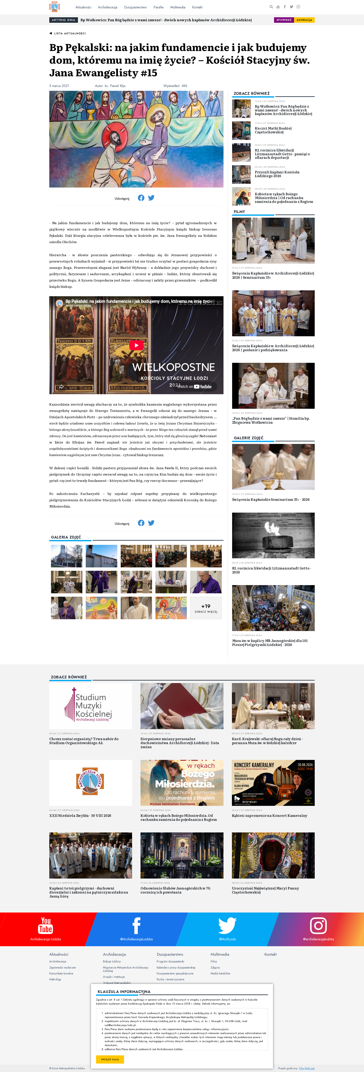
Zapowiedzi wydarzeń (62, 967)
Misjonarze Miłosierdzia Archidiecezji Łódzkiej (125, 969)
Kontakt (197, 7)
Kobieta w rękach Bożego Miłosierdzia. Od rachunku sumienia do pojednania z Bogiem (179, 817)
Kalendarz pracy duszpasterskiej (176, 967)
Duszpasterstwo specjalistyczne (175, 973)
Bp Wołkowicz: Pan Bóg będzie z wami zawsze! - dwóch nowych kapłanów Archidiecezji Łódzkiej (166, 19)
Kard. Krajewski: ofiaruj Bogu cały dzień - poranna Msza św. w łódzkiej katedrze (267, 740)
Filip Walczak (307, 1068)
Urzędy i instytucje (114, 977)
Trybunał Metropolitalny (117, 983)
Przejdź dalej (110, 1059)
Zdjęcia (215, 967)
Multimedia (177, 7)
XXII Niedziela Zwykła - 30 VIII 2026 (80, 815)
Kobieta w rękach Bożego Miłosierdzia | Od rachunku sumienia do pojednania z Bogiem (284, 197)
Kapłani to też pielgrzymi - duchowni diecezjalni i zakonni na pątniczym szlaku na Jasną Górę (88, 892)
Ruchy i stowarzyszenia (170, 979)
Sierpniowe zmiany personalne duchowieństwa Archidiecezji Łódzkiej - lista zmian (180, 742)
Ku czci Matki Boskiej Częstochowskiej (273, 130)
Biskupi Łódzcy (112, 961)
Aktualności (83, 7)
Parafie (159, 7)
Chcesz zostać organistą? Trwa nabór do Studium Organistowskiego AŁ (84, 740)
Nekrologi (55, 979)
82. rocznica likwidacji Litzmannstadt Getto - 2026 (271, 570)
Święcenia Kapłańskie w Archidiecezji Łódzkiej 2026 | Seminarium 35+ (273, 275)
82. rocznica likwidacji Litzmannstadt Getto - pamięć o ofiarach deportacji (282, 153)
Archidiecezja (107, 7)
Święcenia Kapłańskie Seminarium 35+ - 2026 (271, 499)
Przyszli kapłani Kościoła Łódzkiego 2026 (277, 173)
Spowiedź (284, 20)
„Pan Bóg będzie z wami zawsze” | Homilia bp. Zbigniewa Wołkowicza (271, 420)
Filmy (214, 961)
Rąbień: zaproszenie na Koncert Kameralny (270, 815)
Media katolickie (220, 973)
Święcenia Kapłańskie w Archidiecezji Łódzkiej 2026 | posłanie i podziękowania (273, 347)
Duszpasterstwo (135, 7)
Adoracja (304, 20)
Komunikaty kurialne (61, 973)
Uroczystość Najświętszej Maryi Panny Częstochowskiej (265, 890)
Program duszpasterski (170, 961)
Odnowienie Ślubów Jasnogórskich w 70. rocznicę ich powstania (176, 890)
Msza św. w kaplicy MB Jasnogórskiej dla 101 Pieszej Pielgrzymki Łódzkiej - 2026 (270, 642)
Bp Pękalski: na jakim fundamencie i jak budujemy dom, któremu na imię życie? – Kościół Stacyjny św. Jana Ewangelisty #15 (179, 59)
